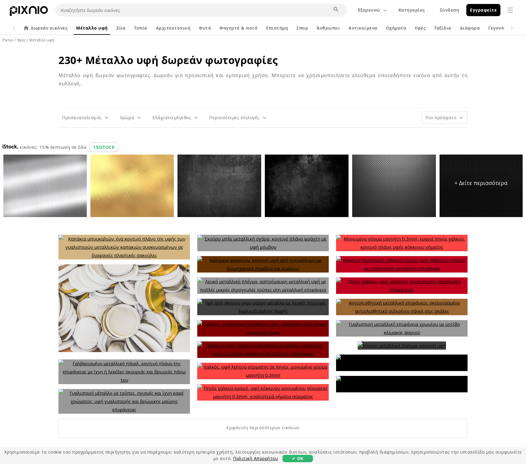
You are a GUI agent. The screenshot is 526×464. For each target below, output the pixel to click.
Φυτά (205, 28)
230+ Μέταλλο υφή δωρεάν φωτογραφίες (168, 60)
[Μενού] (510, 10)
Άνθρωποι (328, 28)
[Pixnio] (29, 12)
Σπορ (302, 28)
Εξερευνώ (369, 10)
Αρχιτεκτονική (173, 28)
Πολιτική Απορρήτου (255, 458)
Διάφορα (470, 28)
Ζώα (121, 28)
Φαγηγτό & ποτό (238, 28)
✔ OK (297, 458)
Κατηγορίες (411, 10)
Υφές (420, 28)
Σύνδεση (449, 10)
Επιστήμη (277, 28)
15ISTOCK (103, 147)
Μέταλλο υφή (92, 28)
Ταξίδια (442, 28)
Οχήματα (396, 28)
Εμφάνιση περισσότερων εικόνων (263, 427)
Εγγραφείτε (483, 10)
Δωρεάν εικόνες (49, 28)
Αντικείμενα (363, 28)
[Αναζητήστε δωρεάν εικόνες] (336, 10)
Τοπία (140, 28)
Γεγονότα (499, 28)
